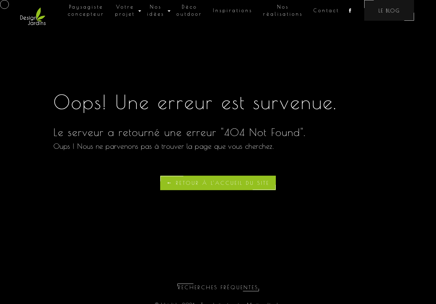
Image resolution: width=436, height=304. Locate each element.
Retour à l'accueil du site (221, 183)
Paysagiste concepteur (86, 10)
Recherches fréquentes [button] (218, 287)
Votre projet (125, 10)
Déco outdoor (189, 10)
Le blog (389, 10)
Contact (326, 10)
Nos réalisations (283, 10)
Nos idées (155, 10)
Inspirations (232, 10)
